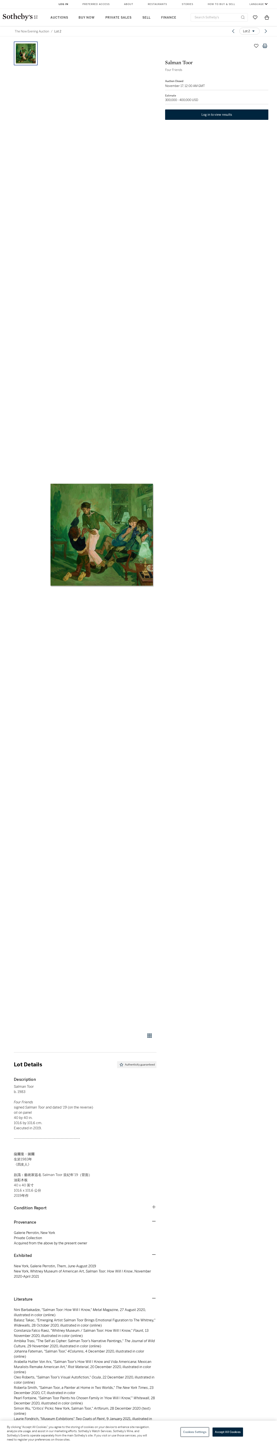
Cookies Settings (194, 1432)
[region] (138, 1432)
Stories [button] (187, 4)
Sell (146, 17)
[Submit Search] (243, 17)
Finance (168, 17)
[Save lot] (256, 45)
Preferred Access (96, 4)
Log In (63, 4)
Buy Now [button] (87, 17)
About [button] (128, 4)
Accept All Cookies (227, 1432)
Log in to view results (216, 115)
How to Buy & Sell (221, 4)
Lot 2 (57, 31)
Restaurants (157, 4)
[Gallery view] (149, 1035)
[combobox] (219, 17)
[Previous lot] (233, 31)
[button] (101, 535)
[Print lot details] (264, 45)
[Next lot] (265, 31)
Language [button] (257, 4)
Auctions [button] (59, 17)
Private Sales (118, 17)
